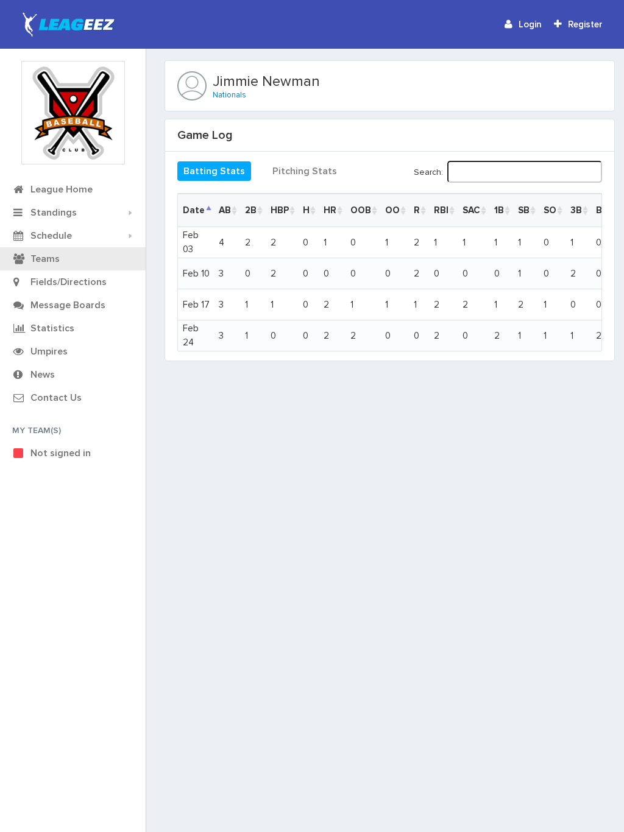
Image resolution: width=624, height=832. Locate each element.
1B (499, 210)
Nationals (229, 95)
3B (576, 210)
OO (392, 210)
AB (225, 210)
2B (251, 210)
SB (524, 210)
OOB (360, 210)
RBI (441, 210)
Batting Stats (214, 171)
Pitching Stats (304, 171)
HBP (280, 210)
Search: (428, 171)
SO (550, 210)
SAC (471, 210)
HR (330, 210)
